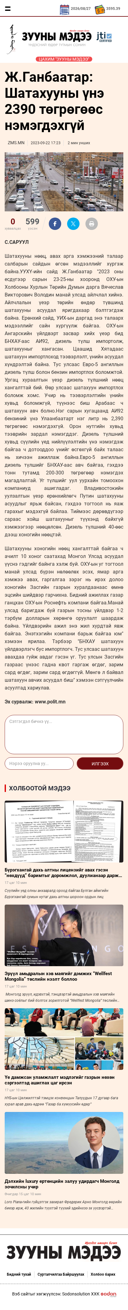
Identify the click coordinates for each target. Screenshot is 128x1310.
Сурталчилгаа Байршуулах (61, 1274)
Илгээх (100, 763)
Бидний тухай (19, 1274)
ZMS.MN (16, 142)
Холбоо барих (103, 1274)
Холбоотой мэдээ (40, 788)
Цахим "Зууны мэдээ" (64, 59)
